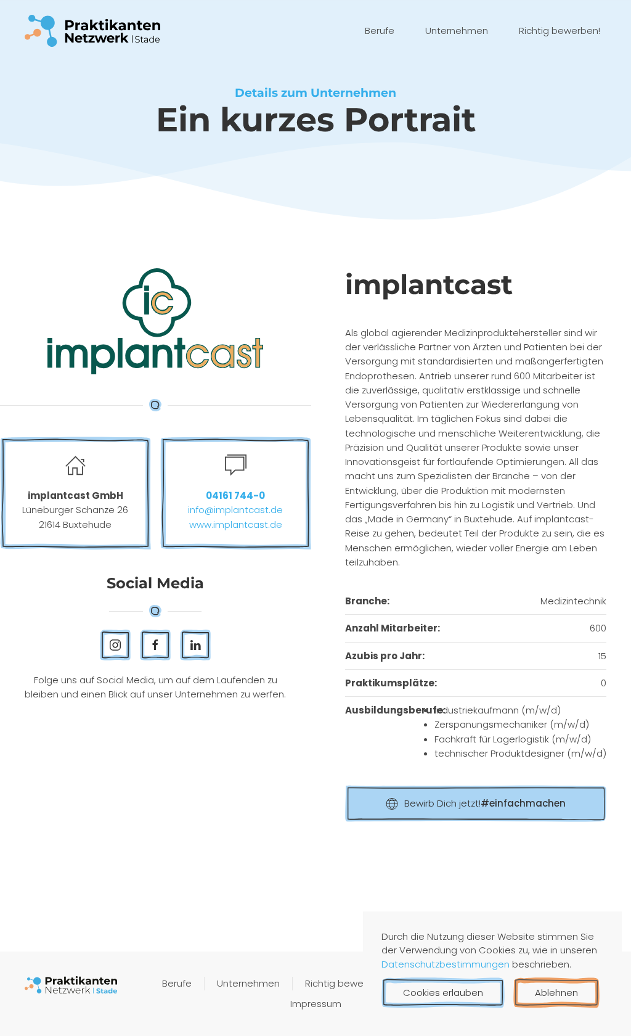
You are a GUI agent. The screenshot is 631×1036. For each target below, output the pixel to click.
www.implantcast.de (235, 524)
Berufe (379, 30)
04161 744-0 (235, 495)
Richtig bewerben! (559, 30)
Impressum (315, 1003)
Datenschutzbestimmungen (446, 964)
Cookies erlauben (443, 992)
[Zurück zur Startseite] (92, 31)
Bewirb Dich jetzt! (485, 803)
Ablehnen (556, 992)
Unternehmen (456, 30)
